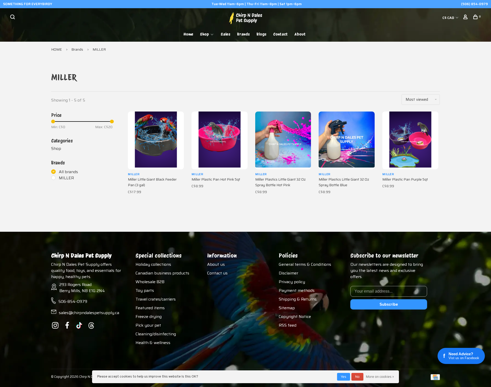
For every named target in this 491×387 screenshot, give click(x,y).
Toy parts (145, 290)
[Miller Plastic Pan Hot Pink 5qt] (220, 140)
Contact (280, 34)
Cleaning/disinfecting (156, 334)
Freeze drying (149, 316)
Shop (204, 34)
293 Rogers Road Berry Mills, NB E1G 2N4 (82, 287)
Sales (225, 34)
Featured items (150, 308)
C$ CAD (448, 17)
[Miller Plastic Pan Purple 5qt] (410, 140)
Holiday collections (153, 264)
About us (216, 264)
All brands (68, 172)
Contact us (217, 273)
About (300, 34)
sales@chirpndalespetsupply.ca (89, 312)
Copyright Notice (295, 316)
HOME (56, 49)
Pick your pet (148, 325)
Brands (243, 34)
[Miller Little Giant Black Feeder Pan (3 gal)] (156, 140)
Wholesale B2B (150, 282)
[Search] (13, 17)
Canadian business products (162, 273)
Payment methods (297, 290)
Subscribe (389, 304)
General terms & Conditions (305, 264)
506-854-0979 (72, 301)
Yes (343, 376)
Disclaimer (288, 273)
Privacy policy (292, 282)
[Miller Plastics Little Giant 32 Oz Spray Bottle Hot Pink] (283, 140)
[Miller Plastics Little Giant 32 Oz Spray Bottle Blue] (347, 140)
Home (188, 34)
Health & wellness (153, 342)
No (357, 376)
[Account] (466, 17)
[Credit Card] (435, 378)
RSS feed (287, 325)
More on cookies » (380, 376)
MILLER (99, 49)
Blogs (261, 34)
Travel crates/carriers (156, 299)
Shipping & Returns (298, 299)
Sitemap (287, 308)
